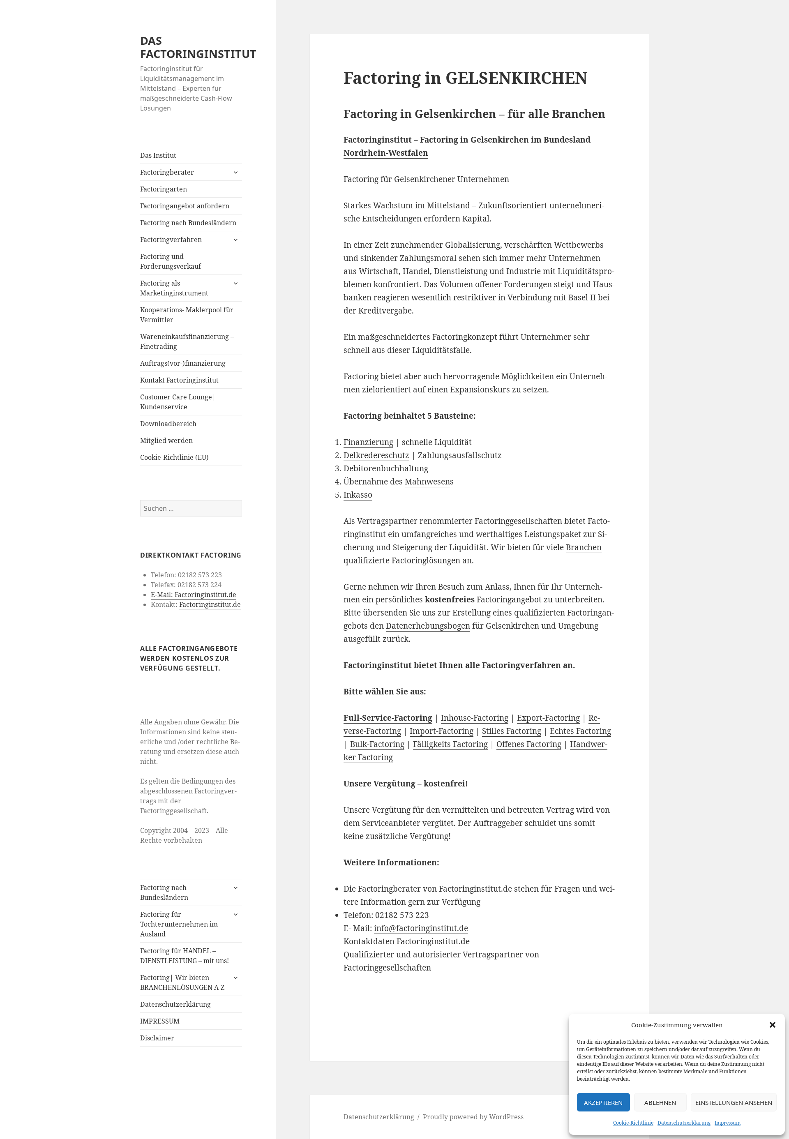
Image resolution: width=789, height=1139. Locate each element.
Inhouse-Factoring (474, 717)
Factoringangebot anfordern (184, 205)
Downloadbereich (168, 423)
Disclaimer (157, 1037)
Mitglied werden (166, 440)
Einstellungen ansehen (733, 1102)
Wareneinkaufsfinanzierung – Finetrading (187, 341)
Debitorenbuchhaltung (386, 468)
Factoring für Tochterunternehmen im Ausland (179, 924)
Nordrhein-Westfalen (386, 153)
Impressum (728, 1122)
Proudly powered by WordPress (473, 1116)
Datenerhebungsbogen (428, 625)
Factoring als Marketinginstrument (174, 288)
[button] (772, 1025)
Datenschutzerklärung (684, 1122)
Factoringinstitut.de (210, 604)
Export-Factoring (548, 717)
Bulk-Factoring (377, 744)
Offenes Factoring (528, 744)
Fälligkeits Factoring (450, 744)
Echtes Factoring (580, 731)
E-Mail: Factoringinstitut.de (193, 594)
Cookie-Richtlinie (633, 1122)
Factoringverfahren (171, 239)
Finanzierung (368, 442)
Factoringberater (167, 172)
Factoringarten (163, 189)
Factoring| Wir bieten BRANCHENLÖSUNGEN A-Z (182, 982)
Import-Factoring (441, 731)
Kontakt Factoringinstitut (179, 380)
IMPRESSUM (160, 1021)
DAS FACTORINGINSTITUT (198, 47)
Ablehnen (660, 1102)
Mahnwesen (427, 481)
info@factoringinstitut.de (421, 928)
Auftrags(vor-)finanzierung (183, 363)
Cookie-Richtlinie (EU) (174, 457)
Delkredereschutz (376, 455)
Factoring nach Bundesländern (188, 222)
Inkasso (358, 494)
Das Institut (158, 155)
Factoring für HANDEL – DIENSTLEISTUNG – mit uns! (184, 955)
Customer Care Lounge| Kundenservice (178, 401)
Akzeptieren (603, 1102)
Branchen (584, 547)
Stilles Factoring (511, 731)
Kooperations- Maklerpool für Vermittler (186, 314)
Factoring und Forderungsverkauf (170, 261)
